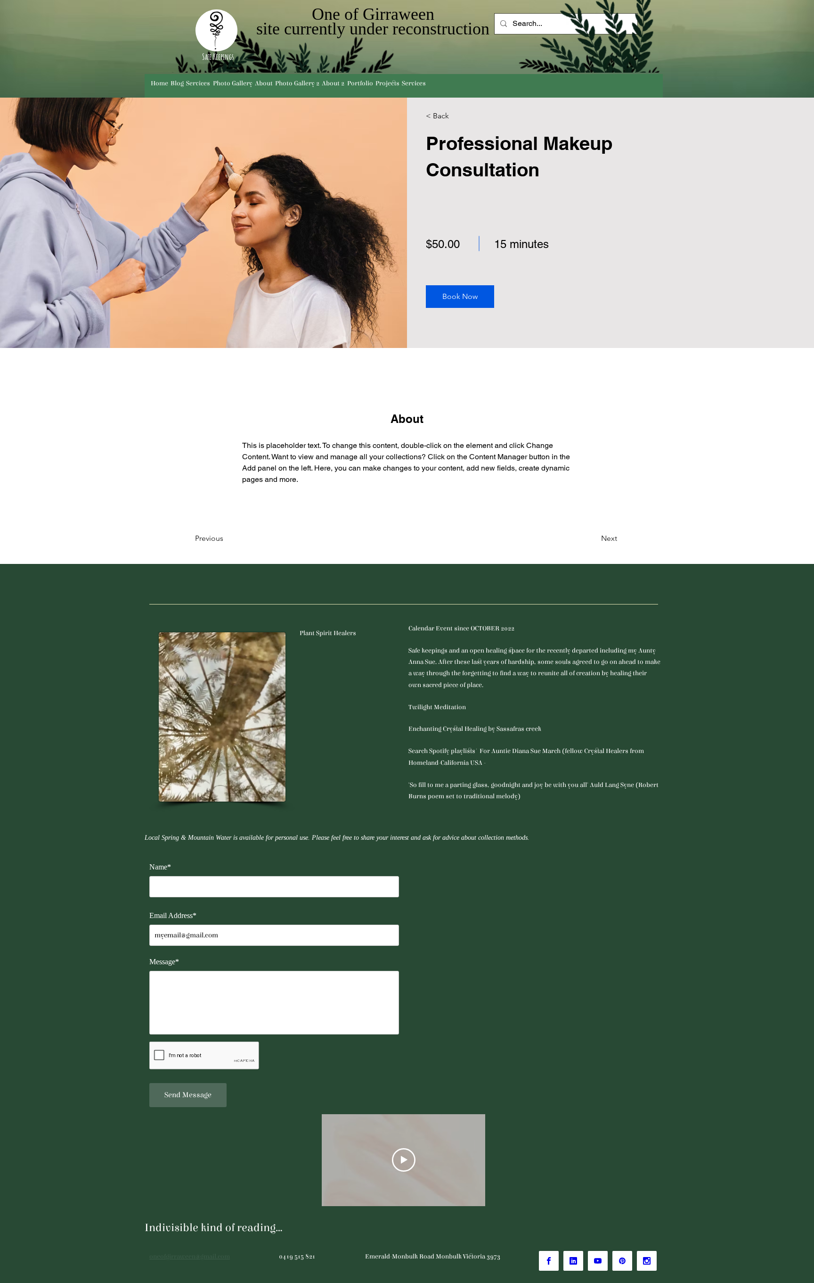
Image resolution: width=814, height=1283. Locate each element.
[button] (460, 296)
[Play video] (403, 1160)
